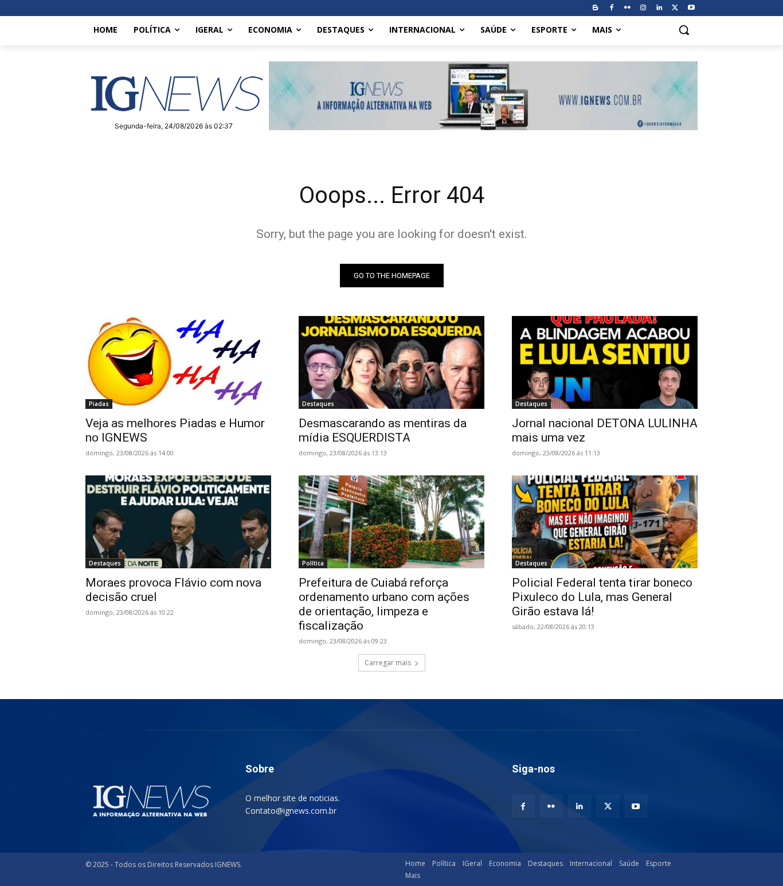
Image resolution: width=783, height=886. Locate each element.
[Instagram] (643, 8)
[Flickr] (627, 8)
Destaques (318, 404)
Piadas (99, 404)
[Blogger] (595, 8)
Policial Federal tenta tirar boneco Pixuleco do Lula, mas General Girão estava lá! (602, 597)
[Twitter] (675, 8)
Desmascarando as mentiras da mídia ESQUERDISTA (383, 430)
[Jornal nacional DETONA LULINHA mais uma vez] (605, 362)
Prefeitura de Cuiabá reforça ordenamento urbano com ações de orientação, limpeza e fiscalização (384, 604)
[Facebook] (611, 8)
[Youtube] (691, 8)
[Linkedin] (659, 8)
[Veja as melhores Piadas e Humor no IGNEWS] (178, 362)
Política (313, 563)
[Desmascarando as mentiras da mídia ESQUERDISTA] (391, 362)
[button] (684, 30)
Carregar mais (388, 663)
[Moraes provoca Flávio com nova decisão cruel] (178, 521)
